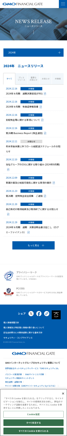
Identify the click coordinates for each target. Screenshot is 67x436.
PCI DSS (20, 288)
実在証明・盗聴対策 (13, 381)
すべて (9, 78)
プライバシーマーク (26, 272)
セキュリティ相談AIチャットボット (19, 378)
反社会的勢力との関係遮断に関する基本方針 (22, 332)
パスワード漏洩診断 (13, 374)
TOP (56, 316)
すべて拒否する (33, 422)
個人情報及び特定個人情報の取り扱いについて (23, 327)
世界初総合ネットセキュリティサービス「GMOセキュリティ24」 (32, 368)
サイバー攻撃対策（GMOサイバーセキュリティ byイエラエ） (30, 385)
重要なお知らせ (33, 78)
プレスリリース (21, 78)
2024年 (12, 52)
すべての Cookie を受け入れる (33, 430)
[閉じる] (63, 393)
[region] (33, 412)
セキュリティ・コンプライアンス (18, 337)
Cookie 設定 (33, 414)
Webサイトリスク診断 (34, 374)
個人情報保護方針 (11, 322)
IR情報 (58, 78)
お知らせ (46, 78)
